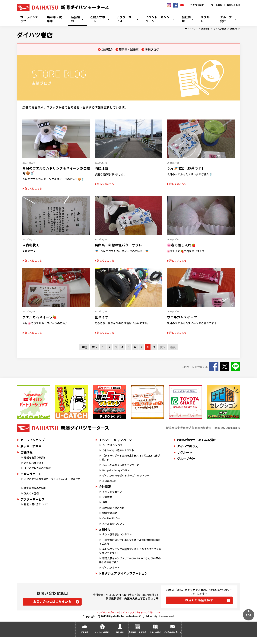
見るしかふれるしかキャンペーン (120, 465)
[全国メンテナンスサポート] (147, 402)
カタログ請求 (197, 5)
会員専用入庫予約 (137, 632)
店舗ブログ (235, 28)
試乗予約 (84, 632)
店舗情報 (75, 19)
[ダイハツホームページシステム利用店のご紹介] (33, 402)
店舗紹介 (107, 49)
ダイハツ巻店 (220, 28)
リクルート (207, 19)
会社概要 (107, 497)
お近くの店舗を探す (199, 600)
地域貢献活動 (109, 513)
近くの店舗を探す (34, 462)
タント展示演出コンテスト (117, 534)
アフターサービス (125, 19)
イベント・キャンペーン (157, 19)
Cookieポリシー (111, 518)
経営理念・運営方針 (113, 507)
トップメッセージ (112, 491)
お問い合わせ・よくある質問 (196, 440)
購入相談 (120, 632)
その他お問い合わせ (172, 632)
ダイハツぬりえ (187, 446)
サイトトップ (191, 28)
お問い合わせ (233, 5)
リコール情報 (215, 5)
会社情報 (186, 19)
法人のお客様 (31, 493)
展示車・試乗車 (54, 19)
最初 (84, 347)
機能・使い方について (36, 504)
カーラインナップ (29, 19)
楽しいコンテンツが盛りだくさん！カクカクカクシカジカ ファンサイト (130, 551)
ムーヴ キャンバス (112, 445)
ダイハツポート (110, 567)
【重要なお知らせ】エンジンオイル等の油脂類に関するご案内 (130, 542)
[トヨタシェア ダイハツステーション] (185, 402)
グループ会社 (226, 19)
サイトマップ (127, 612)
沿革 (104, 502)
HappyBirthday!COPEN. (116, 470)
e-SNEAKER (109, 481)
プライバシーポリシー (107, 612)
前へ (94, 347)
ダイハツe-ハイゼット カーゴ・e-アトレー (125, 475)
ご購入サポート (97, 19)
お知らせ (105, 529)
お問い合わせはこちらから (52, 601)
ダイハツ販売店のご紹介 (37, 468)
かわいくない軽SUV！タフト (118, 450)
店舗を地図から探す (35, 457)
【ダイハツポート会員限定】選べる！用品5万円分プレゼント (129, 457)
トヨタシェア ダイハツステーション (123, 573)
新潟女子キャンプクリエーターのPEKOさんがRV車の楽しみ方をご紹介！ (129, 560)
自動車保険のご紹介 (35, 488)
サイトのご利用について (148, 612)
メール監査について (113, 523)
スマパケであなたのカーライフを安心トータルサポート (52, 481)
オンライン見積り (102, 632)
